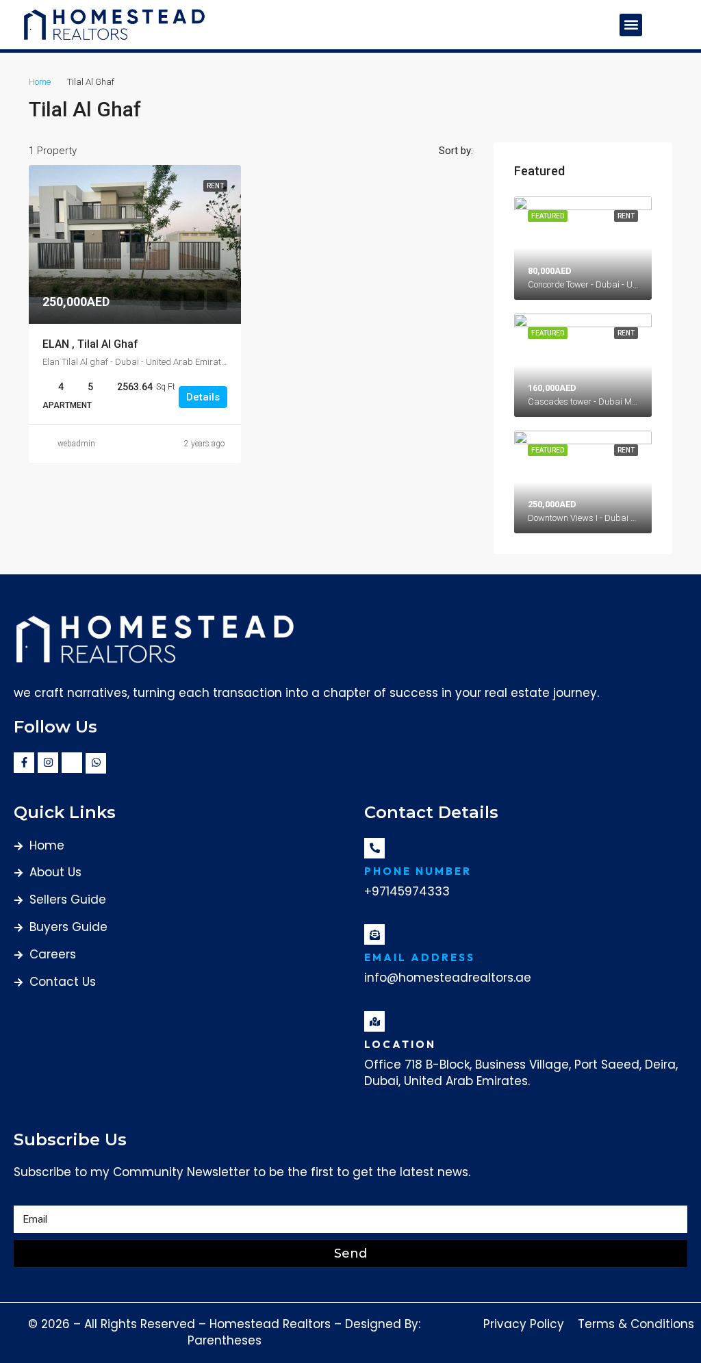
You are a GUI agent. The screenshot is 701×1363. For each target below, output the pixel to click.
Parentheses (225, 1340)
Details (203, 397)
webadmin (76, 443)
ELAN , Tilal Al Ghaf (90, 344)
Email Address (419, 957)
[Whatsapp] (96, 763)
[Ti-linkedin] (72, 762)
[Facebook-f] (24, 762)
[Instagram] (48, 762)
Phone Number (418, 871)
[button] (631, 25)
